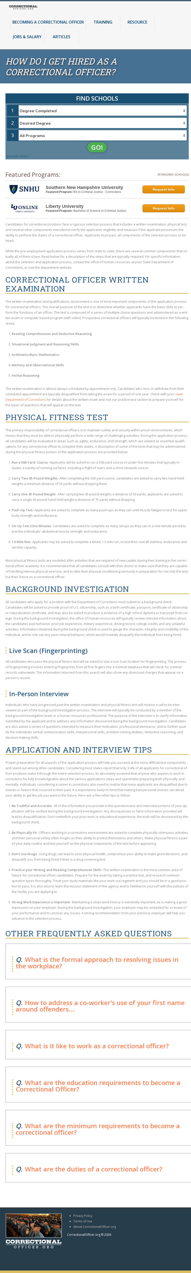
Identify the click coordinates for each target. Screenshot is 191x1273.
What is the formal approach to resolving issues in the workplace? (97, 962)
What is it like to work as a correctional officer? (97, 1045)
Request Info (164, 189)
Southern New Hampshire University (84, 187)
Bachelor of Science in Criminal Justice (99, 211)
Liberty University (65, 206)
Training (103, 22)
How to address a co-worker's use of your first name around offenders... (100, 1006)
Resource (137, 22)
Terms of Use (82, 1221)
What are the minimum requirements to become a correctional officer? (98, 1129)
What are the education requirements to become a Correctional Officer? (98, 1085)
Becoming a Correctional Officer (48, 22)
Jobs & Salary (27, 37)
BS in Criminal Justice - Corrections (97, 192)
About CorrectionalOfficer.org (94, 1227)
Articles (61, 37)
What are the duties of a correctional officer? (93, 1168)
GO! (97, 147)
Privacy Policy (82, 1216)
